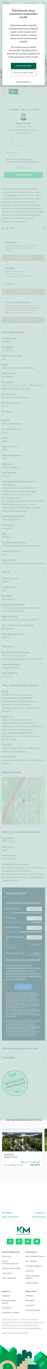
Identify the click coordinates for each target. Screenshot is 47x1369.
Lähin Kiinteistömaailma (35, 1256)
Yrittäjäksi (29, 1296)
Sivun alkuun (38, 1217)
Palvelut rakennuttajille (11, 1268)
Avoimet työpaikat (32, 1310)
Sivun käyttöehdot (33, 1328)
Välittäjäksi (29, 1301)
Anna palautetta (10, 1217)
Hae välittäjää (31, 1261)
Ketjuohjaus (6, 1256)
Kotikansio (29, 1271)
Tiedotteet (6, 1296)
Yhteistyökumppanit (33, 1266)
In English (40, 1213)
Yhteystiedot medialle (10, 1312)
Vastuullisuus (7, 1273)
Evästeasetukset (32, 1283)
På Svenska (7, 1213)
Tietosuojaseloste (9, 1278)
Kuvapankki (6, 1308)
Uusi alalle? (29, 1305)
